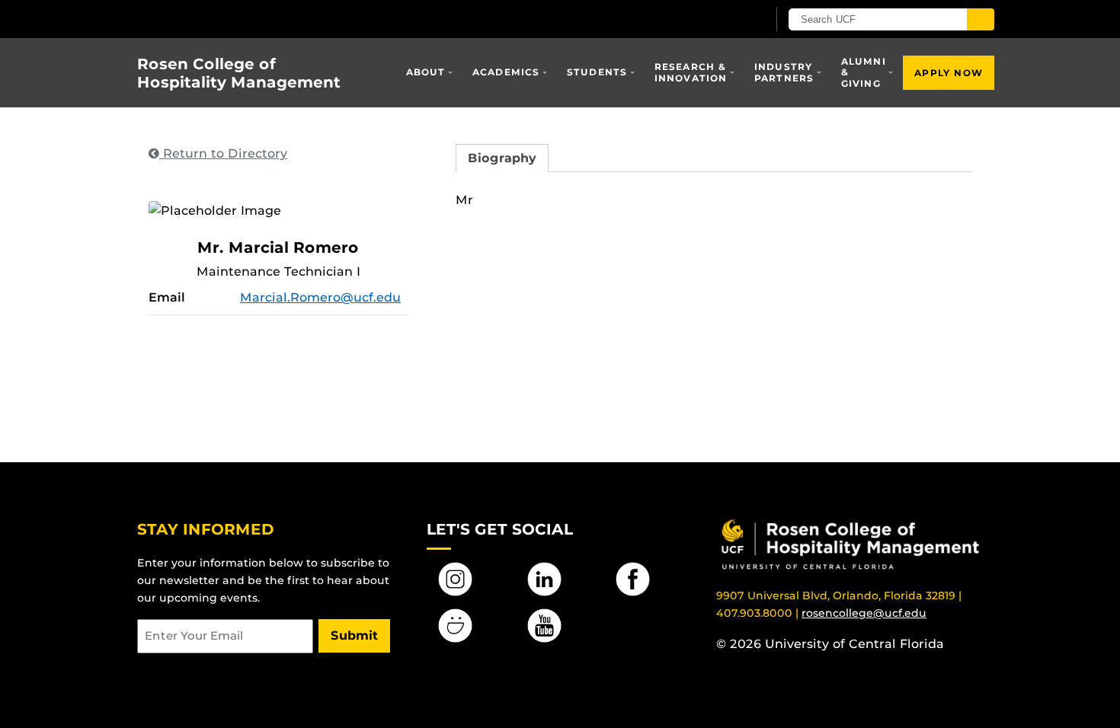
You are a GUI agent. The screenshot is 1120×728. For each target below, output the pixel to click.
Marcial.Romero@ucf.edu (320, 297)
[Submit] (980, 19)
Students (597, 72)
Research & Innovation (691, 72)
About (426, 72)
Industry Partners (784, 72)
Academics (506, 72)
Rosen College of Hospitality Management (239, 73)
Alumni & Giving (863, 72)
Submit (354, 635)
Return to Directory (223, 153)
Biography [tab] (502, 158)
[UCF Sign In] (718, 20)
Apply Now (948, 72)
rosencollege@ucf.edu (864, 613)
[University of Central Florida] (248, 18)
